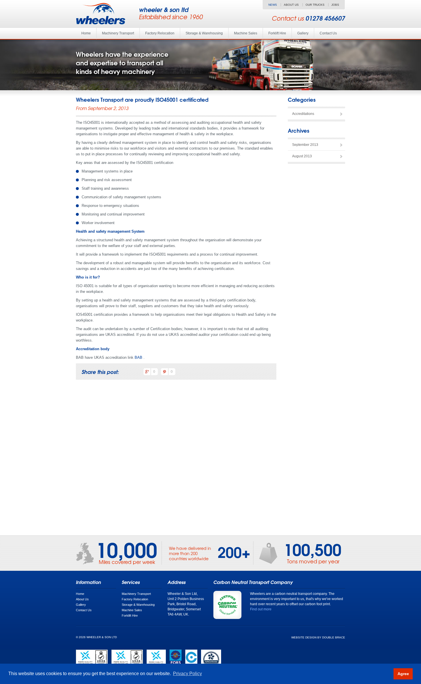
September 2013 (305, 145)
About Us (291, 4)
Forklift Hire (277, 33)
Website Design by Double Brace (318, 637)
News (272, 4)
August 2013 (302, 156)
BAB (138, 357)
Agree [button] (403, 673)
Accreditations (303, 114)
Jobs (335, 4)
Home (86, 33)
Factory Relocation (159, 33)
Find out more (261, 609)
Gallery (302, 33)
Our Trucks (315, 4)
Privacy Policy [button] (187, 673)
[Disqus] (176, 457)
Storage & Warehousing (204, 33)
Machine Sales (245, 33)
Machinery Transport (118, 33)
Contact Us (328, 33)
